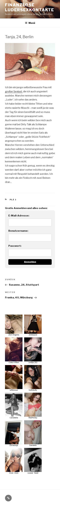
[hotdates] (24, 472)
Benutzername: (18, 230)
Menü (31, 23)
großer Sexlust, (13, 91)
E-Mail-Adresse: (18, 215)
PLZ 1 (13, 199)
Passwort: (14, 245)
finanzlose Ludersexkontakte (29, 7)
